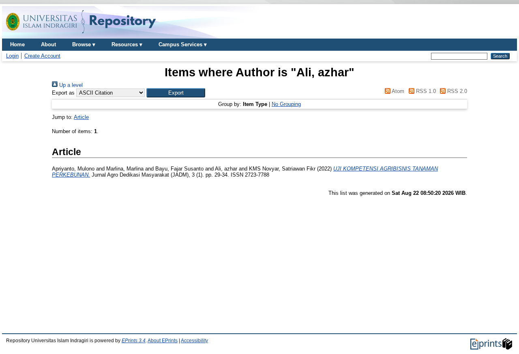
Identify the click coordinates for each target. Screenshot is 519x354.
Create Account (42, 56)
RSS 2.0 (456, 91)
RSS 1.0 (424, 91)
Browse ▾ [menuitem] (83, 44)
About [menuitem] (48, 44)
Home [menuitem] (17, 44)
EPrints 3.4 (134, 340)
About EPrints (163, 340)
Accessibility (194, 340)
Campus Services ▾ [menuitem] (183, 44)
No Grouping (286, 104)
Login (12, 56)
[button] (175, 92)
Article (81, 117)
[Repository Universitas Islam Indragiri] (81, 35)
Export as (63, 93)
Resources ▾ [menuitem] (127, 44)
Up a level (70, 85)
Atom (397, 91)
